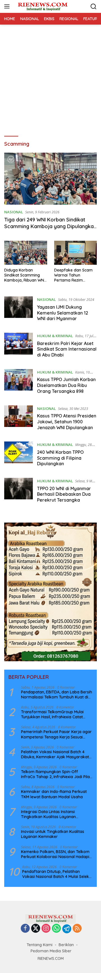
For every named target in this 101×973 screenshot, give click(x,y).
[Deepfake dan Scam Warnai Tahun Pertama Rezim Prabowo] (75, 253)
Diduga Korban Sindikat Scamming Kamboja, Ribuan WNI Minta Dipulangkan (24, 275)
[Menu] (8, 6)
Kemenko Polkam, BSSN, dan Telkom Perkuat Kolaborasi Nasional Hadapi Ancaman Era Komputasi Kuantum (55, 854)
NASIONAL (13, 211)
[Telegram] (66, 928)
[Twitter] (35, 929)
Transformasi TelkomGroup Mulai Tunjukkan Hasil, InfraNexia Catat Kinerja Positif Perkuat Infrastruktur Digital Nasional (54, 714)
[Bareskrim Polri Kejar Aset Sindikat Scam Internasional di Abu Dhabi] (18, 347)
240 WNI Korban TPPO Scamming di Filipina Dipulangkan (60, 458)
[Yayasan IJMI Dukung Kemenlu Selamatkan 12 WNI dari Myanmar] (18, 310)
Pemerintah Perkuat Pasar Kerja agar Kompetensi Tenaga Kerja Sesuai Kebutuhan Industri (56, 734)
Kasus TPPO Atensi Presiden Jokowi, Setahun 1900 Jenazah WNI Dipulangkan (66, 421)
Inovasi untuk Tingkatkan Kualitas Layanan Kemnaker (52, 834)
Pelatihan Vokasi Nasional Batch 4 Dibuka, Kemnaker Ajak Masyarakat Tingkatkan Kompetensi (55, 754)
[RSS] (77, 929)
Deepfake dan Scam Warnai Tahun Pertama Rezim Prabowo (73, 275)
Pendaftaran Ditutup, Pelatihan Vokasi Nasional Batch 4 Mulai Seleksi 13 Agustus (57, 874)
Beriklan (66, 944)
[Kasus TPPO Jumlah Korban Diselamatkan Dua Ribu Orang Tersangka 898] (18, 383)
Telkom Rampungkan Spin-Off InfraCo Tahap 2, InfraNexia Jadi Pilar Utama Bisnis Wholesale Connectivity (56, 774)
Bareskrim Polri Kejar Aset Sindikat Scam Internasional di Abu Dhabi (67, 349)
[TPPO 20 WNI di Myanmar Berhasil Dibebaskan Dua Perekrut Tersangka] (18, 492)
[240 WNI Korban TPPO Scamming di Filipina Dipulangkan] (18, 455)
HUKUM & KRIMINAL (55, 335)
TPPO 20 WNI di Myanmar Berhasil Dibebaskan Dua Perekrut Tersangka (64, 494)
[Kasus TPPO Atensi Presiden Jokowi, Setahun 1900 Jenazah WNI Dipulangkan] (18, 419)
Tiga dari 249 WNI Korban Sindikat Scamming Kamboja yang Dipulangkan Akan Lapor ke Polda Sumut (50, 226)
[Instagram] (46, 929)
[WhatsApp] (56, 929)
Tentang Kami (39, 944)
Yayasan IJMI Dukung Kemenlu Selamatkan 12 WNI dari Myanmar (62, 313)
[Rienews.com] (42, 6)
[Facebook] (25, 929)
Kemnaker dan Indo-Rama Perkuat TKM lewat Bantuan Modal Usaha (54, 794)
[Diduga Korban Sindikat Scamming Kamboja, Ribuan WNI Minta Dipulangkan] (25, 253)
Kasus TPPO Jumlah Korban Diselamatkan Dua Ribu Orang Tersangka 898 (66, 385)
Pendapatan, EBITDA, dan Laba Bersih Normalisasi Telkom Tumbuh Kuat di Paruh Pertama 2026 (56, 694)
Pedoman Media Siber (51, 950)
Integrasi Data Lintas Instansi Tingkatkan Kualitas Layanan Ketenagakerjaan (48, 814)
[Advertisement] (50, 77)
